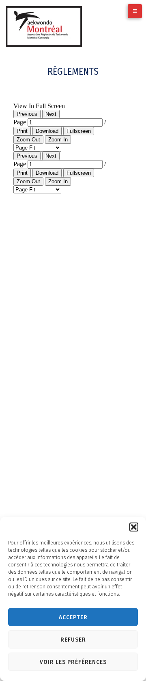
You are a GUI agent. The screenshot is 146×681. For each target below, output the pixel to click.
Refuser (73, 639)
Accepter (73, 617)
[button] (134, 527)
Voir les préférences (73, 662)
